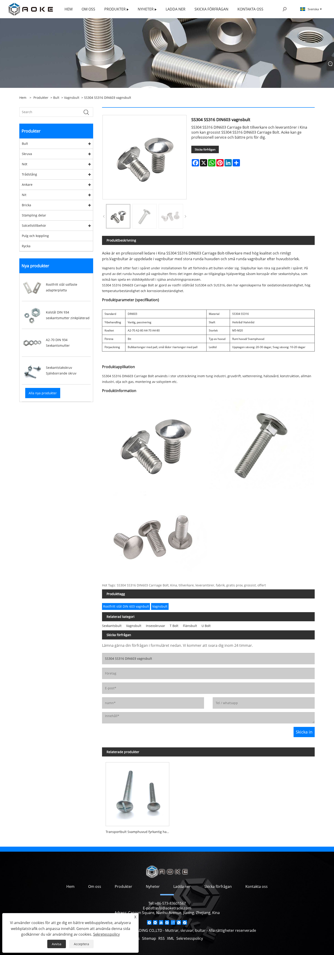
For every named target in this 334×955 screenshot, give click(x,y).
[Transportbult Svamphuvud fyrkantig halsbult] (137, 792)
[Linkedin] (155, 922)
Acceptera (81, 944)
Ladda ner (182, 886)
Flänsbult (190, 626)
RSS (161, 938)
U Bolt (206, 626)
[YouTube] (161, 922)
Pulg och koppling (35, 236)
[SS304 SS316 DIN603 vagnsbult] (118, 216)
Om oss (94, 886)
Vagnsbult (71, 97)
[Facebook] (149, 922)
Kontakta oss (256, 886)
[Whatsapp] (179, 922)
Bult (56, 97)
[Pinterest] (167, 922)
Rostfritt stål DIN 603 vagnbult (126, 606)
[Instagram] (173, 922)
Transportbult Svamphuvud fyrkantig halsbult (139, 832)
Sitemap (149, 938)
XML (170, 938)
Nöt (24, 164)
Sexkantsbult (112, 626)
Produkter (40, 97)
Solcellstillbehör (34, 225)
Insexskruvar (155, 626)
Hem (70, 886)
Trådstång (29, 174)
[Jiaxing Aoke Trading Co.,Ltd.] (30, 9)
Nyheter (153, 886)
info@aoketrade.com (173, 908)
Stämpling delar (34, 215)
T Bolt (174, 626)
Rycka (26, 246)
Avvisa (56, 944)
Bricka (26, 205)
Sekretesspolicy (189, 938)
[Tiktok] (184, 922)
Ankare (27, 184)
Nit (24, 195)
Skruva (27, 154)
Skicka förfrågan (205, 149)
